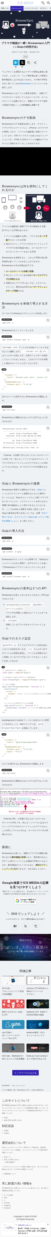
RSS (5, 1197)
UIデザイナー (44, 8)
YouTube (7, 1203)
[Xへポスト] (22, 62)
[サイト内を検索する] (48, 3)
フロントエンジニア (17, 8)
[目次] (43, 3)
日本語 (6, 1130)
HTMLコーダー (5, 8)
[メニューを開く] (2, 3)
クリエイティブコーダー (31, 8)
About (6, 1117)
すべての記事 (8, 1195)
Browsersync (25, 83)
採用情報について (10, 1174)
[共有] (35, 62)
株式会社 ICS (34, 52)
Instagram (7, 1205)
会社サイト (7, 1157)
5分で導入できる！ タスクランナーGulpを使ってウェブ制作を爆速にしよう (25, 517)
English (6, 1133)
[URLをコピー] (28, 62)
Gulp (25, 57)
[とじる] (47, 1224)
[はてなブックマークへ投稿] (16, 62)
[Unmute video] (25, 161)
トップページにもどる (25, 1072)
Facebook (7, 1208)
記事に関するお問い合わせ (13, 1120)
